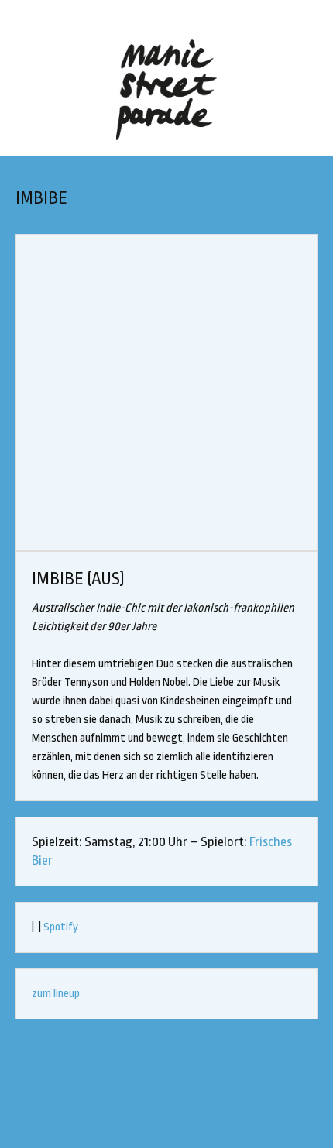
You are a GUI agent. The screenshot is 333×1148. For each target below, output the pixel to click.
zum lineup (56, 993)
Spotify (60, 927)
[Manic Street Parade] (166, 89)
